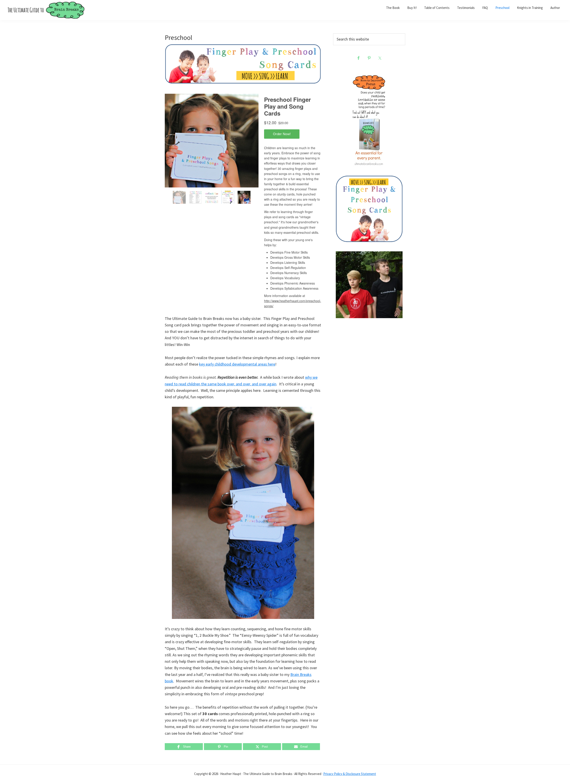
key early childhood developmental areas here (237, 364)
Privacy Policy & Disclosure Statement (349, 774)
